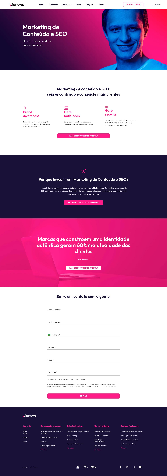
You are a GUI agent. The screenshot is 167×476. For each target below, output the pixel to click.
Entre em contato (133, 5)
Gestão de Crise (72, 440)
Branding (43, 441)
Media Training (72, 436)
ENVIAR (83, 396)
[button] (157, 4)
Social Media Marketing (101, 436)
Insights (89, 4)
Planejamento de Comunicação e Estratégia (51, 432)
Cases (78, 4)
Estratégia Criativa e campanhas (131, 431)
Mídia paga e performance (129, 436)
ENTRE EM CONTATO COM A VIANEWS (83, 203)
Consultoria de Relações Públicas (78, 431)
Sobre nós (54, 4)
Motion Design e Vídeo (128, 444)
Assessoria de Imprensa (75, 444)
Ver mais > (44, 450)
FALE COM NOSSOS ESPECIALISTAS (83, 136)
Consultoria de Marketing (102, 431)
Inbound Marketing (100, 446)
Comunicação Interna (48, 446)
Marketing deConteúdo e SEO (99, 440)
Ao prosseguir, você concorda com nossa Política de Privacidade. (67, 379)
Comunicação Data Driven (49, 437)
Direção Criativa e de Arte (129, 440)
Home (42, 4)
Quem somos (25, 432)
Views (101, 4)
